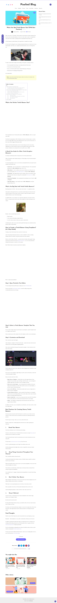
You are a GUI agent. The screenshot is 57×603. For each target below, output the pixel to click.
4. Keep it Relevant (11, 98)
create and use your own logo (16, 441)
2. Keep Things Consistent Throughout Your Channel (16, 96)
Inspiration (36, 8)
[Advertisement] (45, 40)
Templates (19, 8)
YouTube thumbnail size (17, 528)
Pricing (27, 8)
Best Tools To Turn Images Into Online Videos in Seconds (45, 14)
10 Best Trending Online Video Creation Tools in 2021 (45, 17)
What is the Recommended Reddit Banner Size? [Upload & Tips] (10, 566)
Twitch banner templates (17, 288)
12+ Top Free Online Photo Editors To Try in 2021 (45, 20)
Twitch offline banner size (20, 171)
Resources (40, 8)
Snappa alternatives (21, 240)
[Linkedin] (8, 5)
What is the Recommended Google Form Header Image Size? (20, 566)
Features (23, 8)
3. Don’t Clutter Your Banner (13, 97)
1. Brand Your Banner (12, 95)
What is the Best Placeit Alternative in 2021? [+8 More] (45, 23)
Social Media (31, 8)
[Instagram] (10, 5)
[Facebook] (6, 5)
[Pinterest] (12, 5)
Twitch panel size (29, 174)
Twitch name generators (9, 524)
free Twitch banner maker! (12, 78)
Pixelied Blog (28, 4)
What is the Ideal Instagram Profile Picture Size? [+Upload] (31, 566)
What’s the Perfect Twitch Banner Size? (12, 86)
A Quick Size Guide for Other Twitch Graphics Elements (16, 87)
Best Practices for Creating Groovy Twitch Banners (14, 94)
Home (16, 8)
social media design (16, 533)
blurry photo (32, 432)
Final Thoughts (9, 99)
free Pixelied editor (28, 285)
